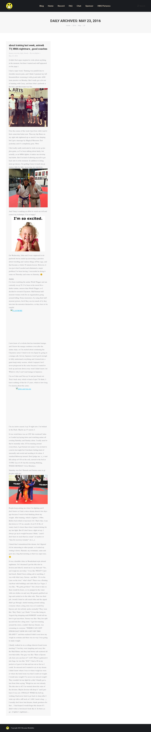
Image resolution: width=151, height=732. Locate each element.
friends (26, 53)
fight (21, 53)
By (34, 53)
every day (16, 53)
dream (11, 53)
